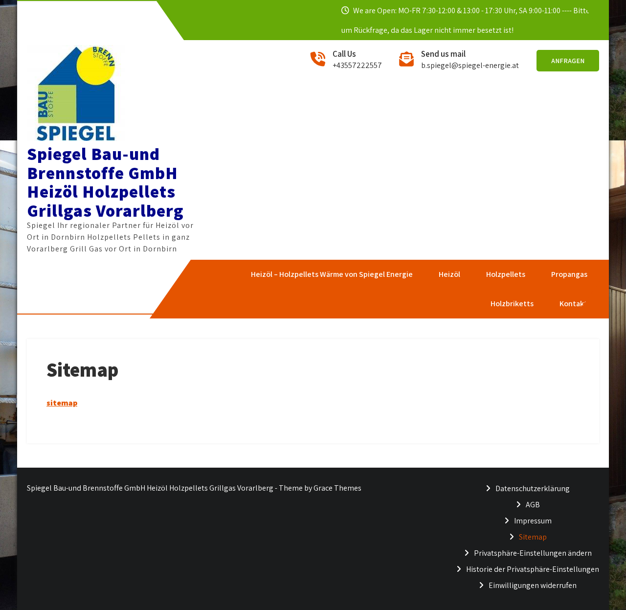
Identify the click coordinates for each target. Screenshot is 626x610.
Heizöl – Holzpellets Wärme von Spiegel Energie (331, 274)
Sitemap (533, 537)
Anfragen (567, 60)
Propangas (569, 274)
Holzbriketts (511, 303)
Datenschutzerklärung (532, 488)
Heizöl (449, 274)
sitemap (61, 403)
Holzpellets (505, 274)
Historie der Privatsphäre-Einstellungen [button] (532, 569)
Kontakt (573, 303)
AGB (533, 504)
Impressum (533, 521)
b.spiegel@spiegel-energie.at (470, 65)
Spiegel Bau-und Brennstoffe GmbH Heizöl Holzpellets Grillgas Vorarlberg (105, 182)
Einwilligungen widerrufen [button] (533, 585)
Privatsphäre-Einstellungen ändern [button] (533, 553)
